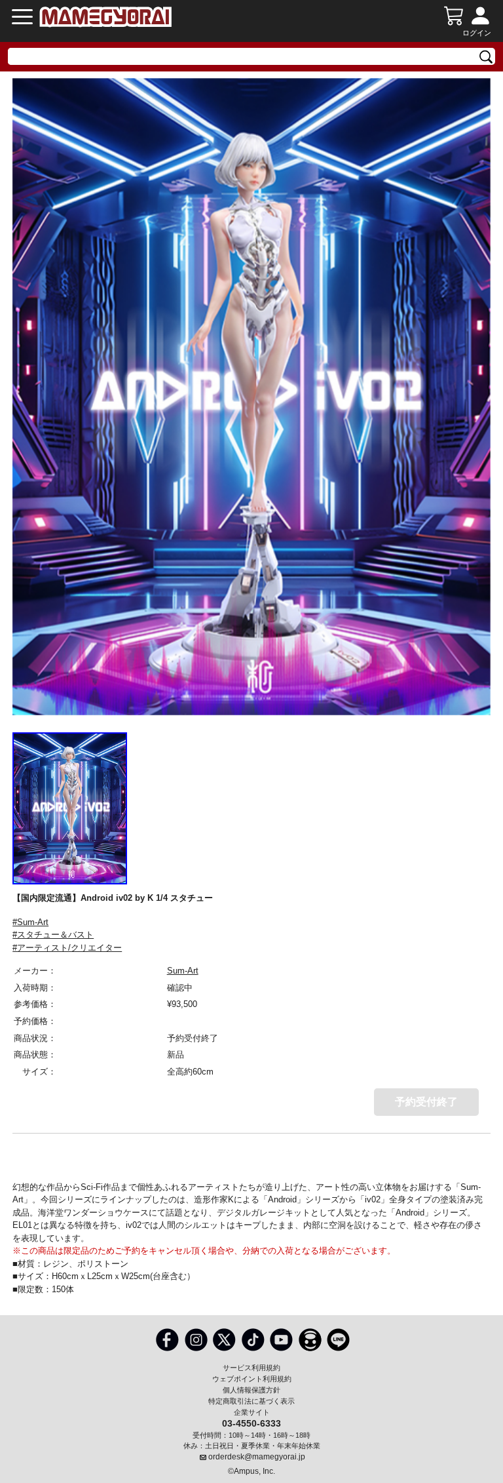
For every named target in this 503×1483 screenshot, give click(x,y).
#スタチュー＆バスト (53, 934)
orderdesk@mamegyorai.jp (256, 1456)
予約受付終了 (426, 1101)
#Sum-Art (30, 922)
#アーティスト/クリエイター (67, 948)
